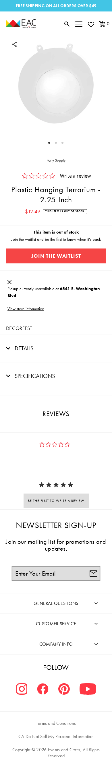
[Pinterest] (64, 689)
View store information (25, 309)
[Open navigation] (78, 24)
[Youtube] (88, 689)
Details (23, 348)
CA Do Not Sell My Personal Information (56, 736)
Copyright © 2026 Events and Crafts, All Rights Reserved (56, 753)
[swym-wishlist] (91, 24)
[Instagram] (22, 689)
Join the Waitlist (56, 256)
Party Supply (56, 160)
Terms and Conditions (56, 723)
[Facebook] (43, 689)
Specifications (34, 375)
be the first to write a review (56, 500)
